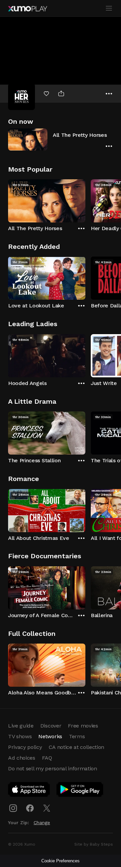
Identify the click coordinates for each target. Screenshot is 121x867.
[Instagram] (13, 808)
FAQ (47, 758)
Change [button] (42, 822)
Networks (50, 736)
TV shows (20, 736)
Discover (50, 725)
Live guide (21, 725)
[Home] (27, 8)
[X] (47, 808)
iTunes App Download (29, 791)
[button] (60, 139)
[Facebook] (30, 808)
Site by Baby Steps (93, 844)
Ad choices (21, 758)
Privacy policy (25, 747)
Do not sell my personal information (52, 768)
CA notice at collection (77, 747)
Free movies (83, 725)
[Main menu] (109, 8)
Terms (77, 736)
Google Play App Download (80, 791)
